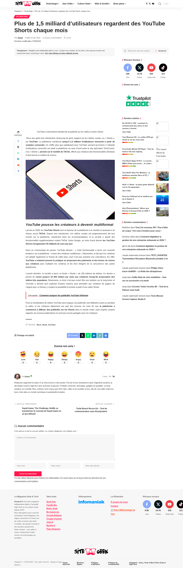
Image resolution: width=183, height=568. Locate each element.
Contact (114, 506)
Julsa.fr (49, 522)
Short (39, 325)
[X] (149, 3)
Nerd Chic (51, 502)
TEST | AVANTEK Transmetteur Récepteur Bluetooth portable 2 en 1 (145, 258)
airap (124, 277)
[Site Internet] (110, 376)
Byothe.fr (50, 525)
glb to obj (126, 246)
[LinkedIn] (114, 376)
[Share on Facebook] (18, 141)
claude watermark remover (134, 255)
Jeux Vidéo (126, 132)
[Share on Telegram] (18, 171)
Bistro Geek (52, 508)
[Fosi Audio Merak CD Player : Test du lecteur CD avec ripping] (162, 152)
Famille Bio (51, 505)
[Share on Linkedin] (18, 159)
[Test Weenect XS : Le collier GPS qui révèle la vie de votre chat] (162, 140)
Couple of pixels (54, 519)
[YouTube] (153, 3)
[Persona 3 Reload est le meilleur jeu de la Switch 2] (162, 199)
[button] (160, 4)
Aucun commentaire (53, 38)
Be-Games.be (52, 512)
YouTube (52, 325)
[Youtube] (151, 71)
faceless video (128, 237)
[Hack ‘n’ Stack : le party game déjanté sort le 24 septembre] (162, 188)
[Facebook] (147, 3)
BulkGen (126, 227)
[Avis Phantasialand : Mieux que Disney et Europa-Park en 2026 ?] (162, 211)
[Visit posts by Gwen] (17, 377)
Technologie (22, 16)
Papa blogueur (53, 529)
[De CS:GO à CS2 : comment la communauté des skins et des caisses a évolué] (162, 126)
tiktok (44, 325)
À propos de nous (119, 502)
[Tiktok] (163, 71)
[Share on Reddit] (18, 165)
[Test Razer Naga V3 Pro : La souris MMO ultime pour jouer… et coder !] (162, 164)
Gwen (20, 38)
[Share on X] (18, 147)
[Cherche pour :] (141, 51)
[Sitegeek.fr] (28, 3)
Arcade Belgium (54, 515)
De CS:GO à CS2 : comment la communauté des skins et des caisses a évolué (135, 125)
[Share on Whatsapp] (18, 153)
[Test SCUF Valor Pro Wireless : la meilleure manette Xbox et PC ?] (162, 176)
